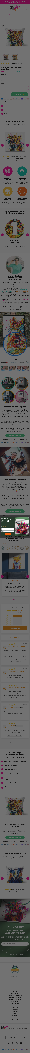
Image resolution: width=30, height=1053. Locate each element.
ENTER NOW (7, 534)
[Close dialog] (28, 517)
